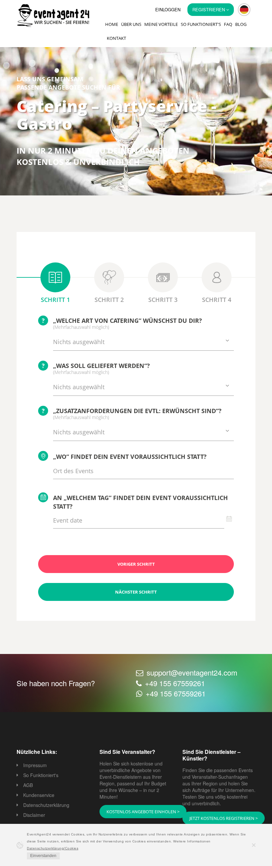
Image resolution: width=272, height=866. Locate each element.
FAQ (228, 24)
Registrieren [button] (209, 9)
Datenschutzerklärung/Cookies (52, 848)
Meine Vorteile (161, 24)
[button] (244, 9)
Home (111, 24)
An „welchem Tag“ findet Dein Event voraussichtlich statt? (140, 502)
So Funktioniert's (40, 775)
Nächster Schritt (136, 592)
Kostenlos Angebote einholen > (142, 812)
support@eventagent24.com (192, 672)
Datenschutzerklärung (46, 805)
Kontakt (116, 38)
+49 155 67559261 (175, 683)
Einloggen (167, 9)
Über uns (131, 24)
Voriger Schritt (136, 564)
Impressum (35, 765)
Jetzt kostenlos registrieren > (223, 818)
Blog (240, 24)
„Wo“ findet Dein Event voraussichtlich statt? (130, 457)
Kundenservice (38, 795)
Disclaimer (34, 815)
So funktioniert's (201, 24)
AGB (28, 785)
